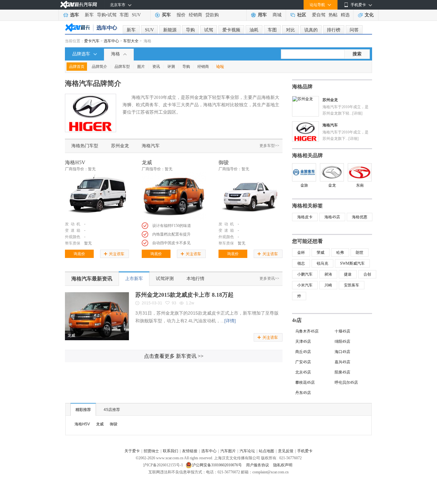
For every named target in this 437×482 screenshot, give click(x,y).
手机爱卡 (305, 451)
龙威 (147, 162)
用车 (262, 14)
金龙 (332, 185)
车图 (124, 14)
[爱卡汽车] (78, 4)
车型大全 (131, 41)
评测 (171, 66)
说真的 (311, 30)
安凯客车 (351, 285)
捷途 (348, 274)
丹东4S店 (303, 392)
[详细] (357, 113)
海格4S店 (332, 217)
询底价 (79, 254)
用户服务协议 (258, 465)
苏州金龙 (120, 145)
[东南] (360, 172)
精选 (345, 14)
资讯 (156, 66)
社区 (301, 14)
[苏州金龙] (302, 98)
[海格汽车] (305, 124)
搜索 (357, 54)
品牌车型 (122, 66)
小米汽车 (305, 285)
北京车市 (117, 5)
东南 (360, 185)
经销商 (195, 14)
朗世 (359, 252)
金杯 (301, 252)
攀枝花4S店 (305, 382)
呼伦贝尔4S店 (346, 382)
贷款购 (212, 14)
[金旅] (304, 172)
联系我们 (170, 451)
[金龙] (332, 172)
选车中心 (111, 41)
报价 (181, 14)
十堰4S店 (342, 331)
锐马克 (322, 263)
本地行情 (195, 278)
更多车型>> (269, 145)
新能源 (170, 30)
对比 (290, 30)
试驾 (111, 14)
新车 (89, 14)
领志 (301, 263)
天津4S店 (303, 341)
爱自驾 (318, 14)
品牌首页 (76, 66)
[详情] (230, 320)
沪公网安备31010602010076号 (217, 465)
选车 (74, 14)
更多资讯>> (269, 278)
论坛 (220, 66)
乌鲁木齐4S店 (307, 331)
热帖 (333, 14)
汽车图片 (228, 451)
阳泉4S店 (342, 372)
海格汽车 (151, 145)
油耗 (254, 30)
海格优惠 (359, 217)
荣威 (320, 252)
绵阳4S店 (342, 341)
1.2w (190, 303)
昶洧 (328, 274)
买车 (166, 14)
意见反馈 (285, 451)
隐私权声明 (282, 465)
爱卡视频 (231, 30)
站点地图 (266, 451)
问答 (354, 30)
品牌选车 (81, 54)
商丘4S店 (303, 351)
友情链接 (189, 451)
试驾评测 (165, 278)
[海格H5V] (97, 197)
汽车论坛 (247, 451)
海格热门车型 (84, 145)
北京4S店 (303, 372)
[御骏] (250, 197)
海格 (115, 54)
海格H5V (75, 162)
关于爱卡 (132, 451)
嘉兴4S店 (342, 362)
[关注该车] (114, 254)
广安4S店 (303, 362)
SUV (136, 14)
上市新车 (134, 278)
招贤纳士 (151, 451)
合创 (367, 274)
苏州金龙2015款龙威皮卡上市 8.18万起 (184, 295)
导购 (101, 14)
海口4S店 (342, 351)
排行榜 (333, 30)
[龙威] (174, 197)
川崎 (328, 285)
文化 (369, 14)
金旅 (304, 185)
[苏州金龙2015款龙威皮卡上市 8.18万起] (97, 294)
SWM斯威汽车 (352, 263)
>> (173, 356)
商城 (277, 14)
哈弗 (340, 252)
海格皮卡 (305, 217)
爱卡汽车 (91, 41)
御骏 (224, 162)
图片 (141, 66)
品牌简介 (99, 66)
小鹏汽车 (305, 274)
